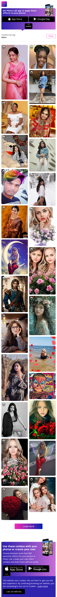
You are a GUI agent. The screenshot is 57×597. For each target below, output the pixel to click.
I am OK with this (14, 591)
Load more (28, 526)
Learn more (42, 586)
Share (51, 36)
